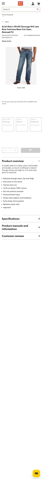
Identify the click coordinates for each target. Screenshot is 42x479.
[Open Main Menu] (3, 3)
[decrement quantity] (5, 150)
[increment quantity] (15, 150)
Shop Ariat (6, 41)
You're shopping (7, 15)
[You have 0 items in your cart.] (38, 3)
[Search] (38, 9)
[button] (33, 3)
